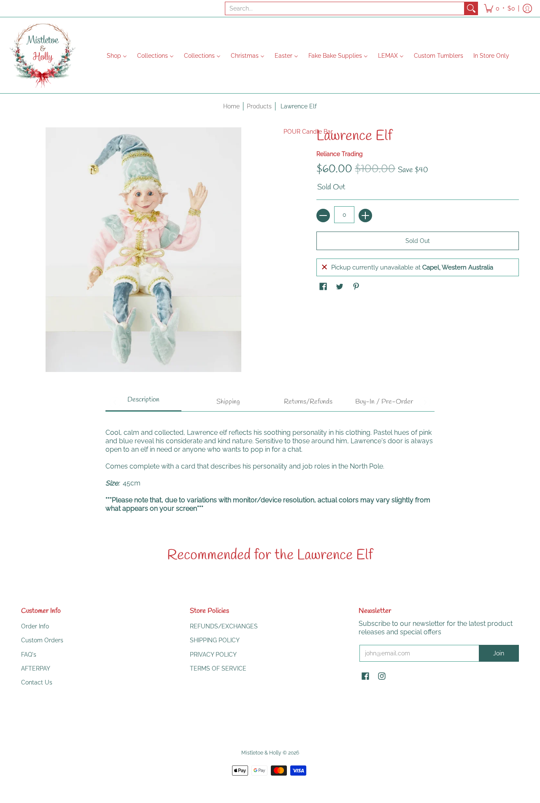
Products (259, 106)
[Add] (365, 215)
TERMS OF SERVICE (218, 668)
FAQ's (28, 654)
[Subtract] (323, 215)
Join (498, 653)
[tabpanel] (270, 466)
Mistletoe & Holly (261, 753)
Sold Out (417, 240)
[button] (499, 8)
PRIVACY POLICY (213, 654)
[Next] (425, 402)
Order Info (35, 626)
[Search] (471, 8)
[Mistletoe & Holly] (42, 55)
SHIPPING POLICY (215, 640)
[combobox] (344, 8)
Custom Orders (42, 640)
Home (231, 106)
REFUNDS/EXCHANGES (224, 626)
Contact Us (36, 682)
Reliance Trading (339, 154)
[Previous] (115, 402)
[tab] (143, 402)
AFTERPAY (35, 668)
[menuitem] (117, 55)
